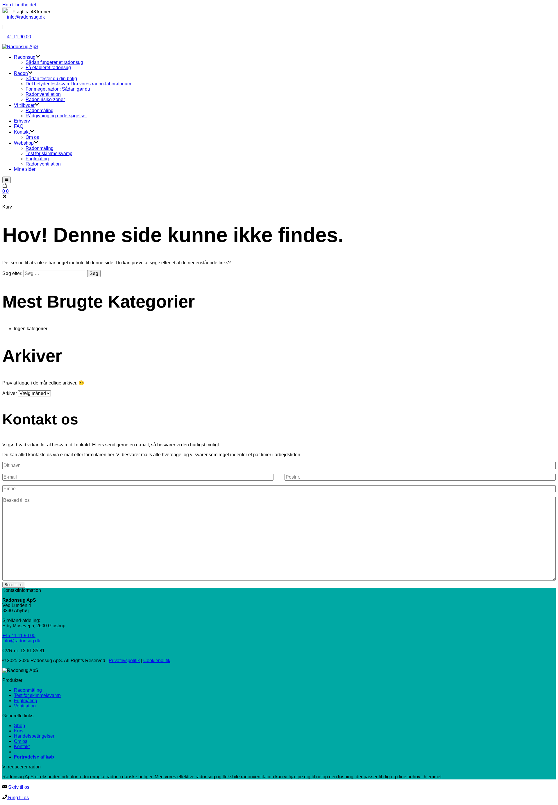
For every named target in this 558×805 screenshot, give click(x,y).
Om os (32, 137)
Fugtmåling (37, 158)
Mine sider (24, 169)
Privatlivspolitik (124, 660)
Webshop (24, 143)
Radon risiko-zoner (45, 99)
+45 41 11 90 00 (18, 635)
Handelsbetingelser (34, 736)
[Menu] (6, 180)
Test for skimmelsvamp (49, 153)
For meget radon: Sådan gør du (58, 89)
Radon (21, 73)
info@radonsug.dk (26, 17)
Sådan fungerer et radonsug (54, 62)
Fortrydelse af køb (34, 756)
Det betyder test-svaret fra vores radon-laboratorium (78, 83)
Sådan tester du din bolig (51, 78)
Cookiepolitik (156, 660)
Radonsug (24, 57)
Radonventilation (43, 94)
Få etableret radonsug (48, 67)
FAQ (18, 126)
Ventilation (25, 705)
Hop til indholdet (19, 4)
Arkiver (9, 393)
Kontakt (22, 132)
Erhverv (22, 120)
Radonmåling (39, 110)
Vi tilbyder (24, 105)
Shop (19, 725)
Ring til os (18, 797)
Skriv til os (18, 787)
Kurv (19, 730)
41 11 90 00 (19, 36)
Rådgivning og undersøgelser (56, 115)
